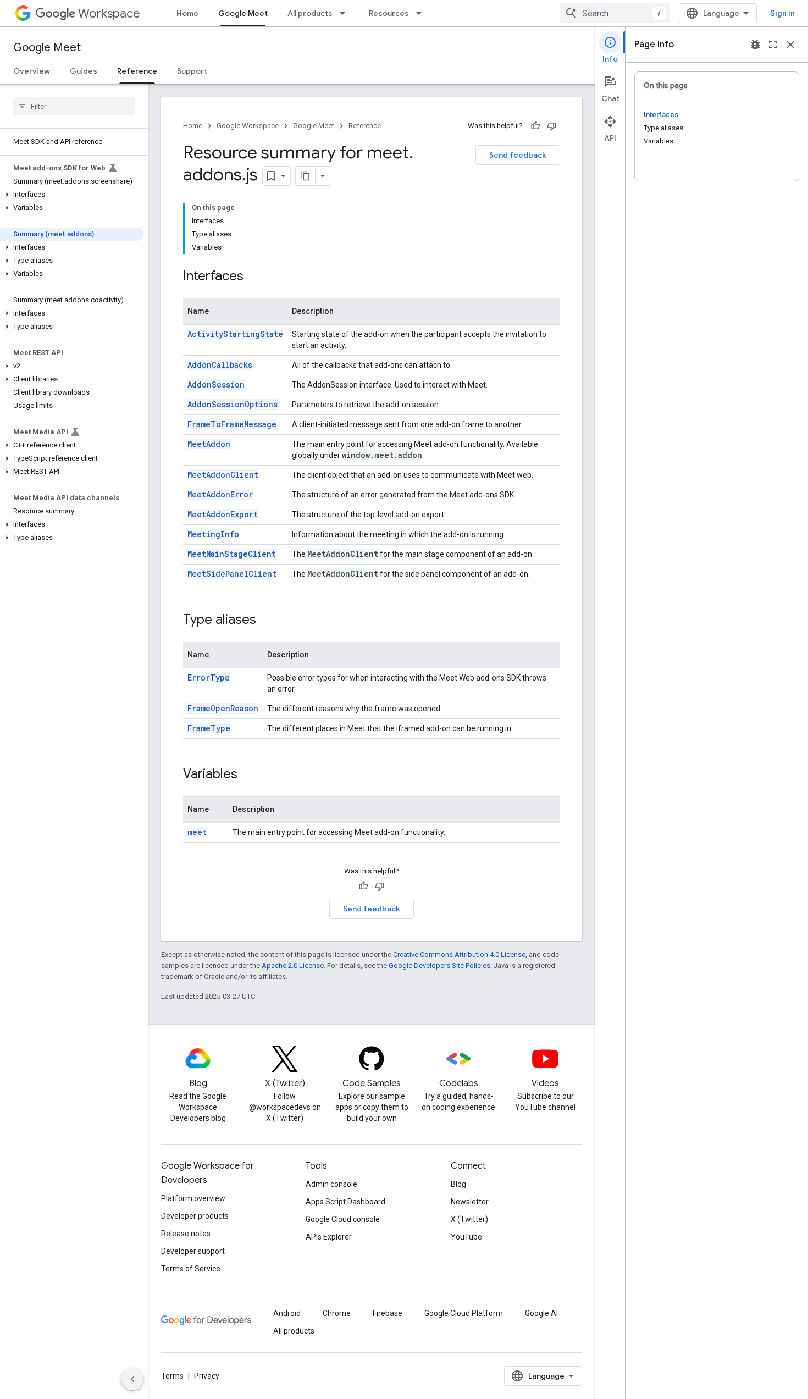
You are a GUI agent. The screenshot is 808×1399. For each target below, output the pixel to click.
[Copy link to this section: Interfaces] (254, 277)
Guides (83, 71)
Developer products (195, 1216)
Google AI (541, 1313)
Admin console (331, 1184)
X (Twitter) (469, 1219)
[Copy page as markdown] (306, 176)
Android (287, 1313)
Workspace (109, 13)
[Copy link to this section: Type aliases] (267, 620)
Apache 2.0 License (293, 965)
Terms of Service (190, 1268)
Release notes (186, 1233)
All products (310, 13)
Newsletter (470, 1201)
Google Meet (243, 13)
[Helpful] (535, 126)
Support (192, 71)
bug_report (755, 44)
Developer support (193, 1251)
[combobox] (615, 13)
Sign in (782, 13)
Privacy (206, 1376)
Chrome (337, 1313)
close (790, 44)
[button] (71, 194)
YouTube (466, 1236)
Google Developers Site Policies (439, 965)
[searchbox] (74, 106)
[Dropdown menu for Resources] (422, 13)
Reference (137, 71)
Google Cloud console (343, 1219)
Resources (389, 13)
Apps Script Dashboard (345, 1201)
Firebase (387, 1313)
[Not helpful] (552, 126)
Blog (458, 1184)
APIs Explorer (329, 1236)
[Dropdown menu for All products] (346, 13)
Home (187, 13)
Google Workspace (248, 125)
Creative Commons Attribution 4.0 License (459, 954)
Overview (31, 71)
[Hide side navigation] (132, 1379)
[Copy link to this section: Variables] (248, 775)
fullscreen (772, 44)
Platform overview (193, 1198)
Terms (172, 1376)
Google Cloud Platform (463, 1313)
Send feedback (517, 155)
